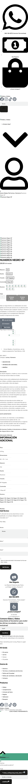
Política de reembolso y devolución (12, 675)
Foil (9, 193)
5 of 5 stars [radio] (5, 524)
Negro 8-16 (3, 502)
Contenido (3, 282)
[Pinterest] (14, 99)
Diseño (2, 274)
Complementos (6, 689)
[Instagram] (6, 99)
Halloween (5, 697)
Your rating (2, 521)
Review (2, 527)
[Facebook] (2, 99)
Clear (1, 294)
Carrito (4, 654)
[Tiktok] (10, 99)
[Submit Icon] (4, 109)
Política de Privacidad (8, 673)
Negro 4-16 (3, 500)
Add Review (5, 567)
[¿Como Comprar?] (14, 607)
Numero (2, 287)
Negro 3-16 (23, 498)
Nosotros (5, 668)
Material (2, 270)
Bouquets (5, 699)
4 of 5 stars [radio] (4, 524)
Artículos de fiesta (7, 692)
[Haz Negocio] (14, 577)
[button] (6, 327)
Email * (1, 550)
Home (1, 193)
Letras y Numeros (16, 193)
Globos (6, 193)
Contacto (5, 678)
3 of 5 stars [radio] (3, 524)
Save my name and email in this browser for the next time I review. (13, 561)
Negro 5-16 (10, 500)
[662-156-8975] (14, 592)
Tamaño (2, 278)
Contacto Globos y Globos (10, 618)
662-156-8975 (14, 597)
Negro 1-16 (10, 498)
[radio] (7, 270)
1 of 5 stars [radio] (0, 524)
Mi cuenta (5, 652)
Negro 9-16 (10, 502)
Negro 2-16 (16, 498)
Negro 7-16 (23, 500)
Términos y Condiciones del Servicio (12, 671)
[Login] (14, 189)
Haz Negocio (14, 582)
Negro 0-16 (3, 498)
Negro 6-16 (16, 500)
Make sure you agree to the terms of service (13, 636)
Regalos (4, 694)
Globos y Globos (4, 708)
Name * (2, 541)
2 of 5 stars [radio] (1, 524)
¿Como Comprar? (14, 612)
